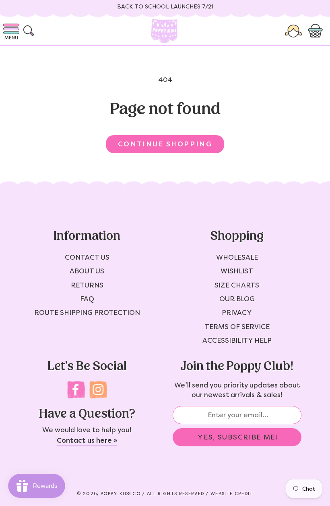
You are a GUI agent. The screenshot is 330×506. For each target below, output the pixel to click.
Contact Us (87, 257)
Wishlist (237, 271)
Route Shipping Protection (87, 312)
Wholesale (237, 257)
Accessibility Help (237, 340)
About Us (87, 271)
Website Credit (231, 493)
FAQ (87, 299)
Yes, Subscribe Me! (238, 437)
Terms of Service (237, 327)
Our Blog (237, 299)
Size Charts (236, 285)
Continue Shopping (165, 144)
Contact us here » (87, 440)
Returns (87, 285)
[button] (317, 31)
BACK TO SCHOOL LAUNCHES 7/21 (165, 6)
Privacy (237, 312)
